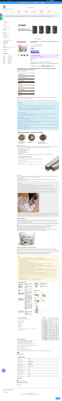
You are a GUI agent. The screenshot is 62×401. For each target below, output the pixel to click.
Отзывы (5, 25)
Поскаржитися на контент (29, 394)
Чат (58, 398)
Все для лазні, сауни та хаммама (41, 11)
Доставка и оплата (7, 27)
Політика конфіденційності (37, 394)
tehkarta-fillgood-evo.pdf (22, 380)
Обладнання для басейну (33, 11)
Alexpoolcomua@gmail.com (8, 40)
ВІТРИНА (42, 2)
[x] (18, 352)
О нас (5, 24)
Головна (6, 11)
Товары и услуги (6, 21)
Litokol (12, 11)
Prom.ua (36, 393)
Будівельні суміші (49, 11)
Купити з (33, 52)
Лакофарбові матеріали (26, 11)
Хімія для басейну (19, 11)
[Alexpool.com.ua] (4, 7)
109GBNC (49, 227)
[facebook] (17, 352)
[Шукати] (58, 7)
